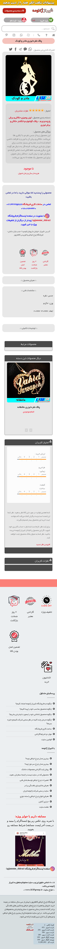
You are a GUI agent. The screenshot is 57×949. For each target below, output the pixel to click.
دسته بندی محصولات (13, 10)
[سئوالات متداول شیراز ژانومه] (46, 35)
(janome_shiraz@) (41, 220)
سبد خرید (44, 20)
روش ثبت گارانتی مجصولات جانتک (35, 769)
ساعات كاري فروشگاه (32, 204)
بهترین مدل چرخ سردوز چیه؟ (37, 764)
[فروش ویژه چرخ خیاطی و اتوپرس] (46, 602)
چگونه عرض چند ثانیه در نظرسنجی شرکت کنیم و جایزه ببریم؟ (29, 721)
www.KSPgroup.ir (33, 890)
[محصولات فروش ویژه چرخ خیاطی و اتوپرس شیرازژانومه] (28, 3)
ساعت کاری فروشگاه (43, 728)
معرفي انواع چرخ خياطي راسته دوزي (34, 796)
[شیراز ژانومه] (6, 35)
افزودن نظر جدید (43, 544)
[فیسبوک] (15, 50)
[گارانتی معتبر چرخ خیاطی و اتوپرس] (45, 253)
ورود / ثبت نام (16, 20)
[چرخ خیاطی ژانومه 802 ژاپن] (22, 253)
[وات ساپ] (30, 50)
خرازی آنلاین (44, 801)
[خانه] (53, 35)
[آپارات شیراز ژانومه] (28, 35)
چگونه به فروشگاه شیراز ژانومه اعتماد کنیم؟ (34, 703)
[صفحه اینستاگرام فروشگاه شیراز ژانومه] (30, 849)
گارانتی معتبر (45, 263)
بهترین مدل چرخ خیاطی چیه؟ (37, 758)
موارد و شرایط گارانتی (43, 734)
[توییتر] (10, 50)
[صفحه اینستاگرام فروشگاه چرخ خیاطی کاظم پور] (47, 215)
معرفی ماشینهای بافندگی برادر (36, 785)
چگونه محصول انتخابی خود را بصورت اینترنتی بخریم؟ (30, 714)
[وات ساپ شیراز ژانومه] (21, 35)
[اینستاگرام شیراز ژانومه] (14, 35)
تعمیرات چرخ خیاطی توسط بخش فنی (34, 780)
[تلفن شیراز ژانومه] (39, 35)
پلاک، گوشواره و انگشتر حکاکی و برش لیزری (30, 123)
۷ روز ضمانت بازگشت (34, 264)
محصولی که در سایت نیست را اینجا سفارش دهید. (29, 774)
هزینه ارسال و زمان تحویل (28, 173)
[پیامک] (25, 50)
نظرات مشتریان (21, 110)
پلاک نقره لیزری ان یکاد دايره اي (29, 407)
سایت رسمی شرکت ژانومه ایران (36, 791)
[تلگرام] (20, 50)
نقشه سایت (44, 807)
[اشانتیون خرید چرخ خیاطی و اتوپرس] (46, 667)
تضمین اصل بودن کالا (22, 264)
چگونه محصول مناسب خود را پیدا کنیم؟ (36, 709)
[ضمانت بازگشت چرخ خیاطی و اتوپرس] (34, 253)
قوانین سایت (46, 739)
